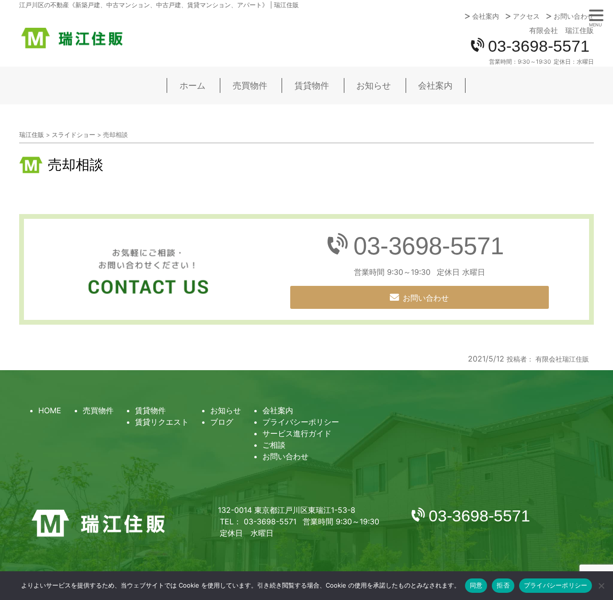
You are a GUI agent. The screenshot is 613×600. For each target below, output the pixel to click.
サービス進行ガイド (296, 433)
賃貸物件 (312, 85)
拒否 (503, 585)
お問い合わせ (574, 16)
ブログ (221, 422)
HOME (49, 410)
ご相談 (273, 445)
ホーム (192, 85)
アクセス (526, 16)
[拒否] (601, 585)
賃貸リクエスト (162, 422)
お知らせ (373, 85)
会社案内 (485, 16)
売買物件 (250, 85)
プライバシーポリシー (300, 422)
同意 (476, 585)
